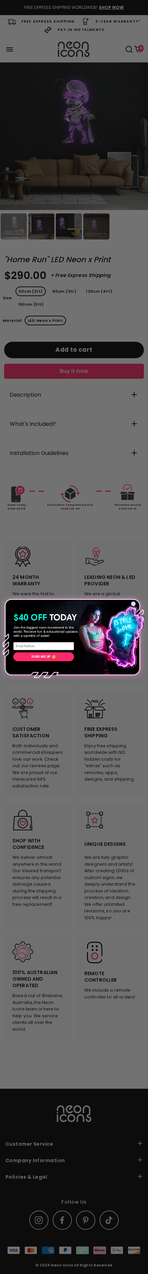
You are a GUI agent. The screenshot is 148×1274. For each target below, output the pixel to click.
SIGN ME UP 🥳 (43, 656)
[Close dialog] (133, 603)
